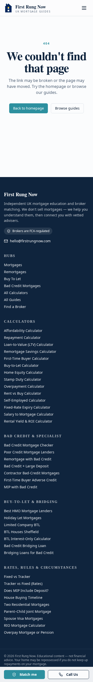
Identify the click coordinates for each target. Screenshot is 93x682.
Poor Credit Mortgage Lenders (29, 452)
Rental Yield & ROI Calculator (28, 421)
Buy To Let (12, 278)
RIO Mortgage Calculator (24, 625)
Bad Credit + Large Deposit (26, 466)
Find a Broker (15, 306)
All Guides (12, 299)
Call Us (72, 674)
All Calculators (16, 292)
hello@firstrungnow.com (30, 241)
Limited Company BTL (22, 524)
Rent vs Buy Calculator (22, 393)
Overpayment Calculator (24, 386)
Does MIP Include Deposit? (26, 590)
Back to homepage (28, 108)
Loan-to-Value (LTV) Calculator (28, 344)
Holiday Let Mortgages (22, 517)
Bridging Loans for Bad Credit (29, 552)
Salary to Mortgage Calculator (29, 414)
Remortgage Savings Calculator (30, 351)
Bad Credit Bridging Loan (25, 545)
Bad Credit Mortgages (22, 285)
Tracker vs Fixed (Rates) (23, 583)
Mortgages (13, 264)
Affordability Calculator (23, 330)
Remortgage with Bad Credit (27, 459)
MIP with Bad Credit (20, 487)
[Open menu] (84, 8)
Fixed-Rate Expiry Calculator (27, 407)
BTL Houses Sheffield (21, 531)
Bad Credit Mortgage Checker (28, 445)
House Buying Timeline (23, 597)
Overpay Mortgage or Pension (29, 632)
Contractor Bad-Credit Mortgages (32, 473)
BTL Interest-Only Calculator (27, 538)
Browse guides (67, 108)
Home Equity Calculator (23, 372)
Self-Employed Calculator (25, 400)
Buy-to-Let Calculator (21, 365)
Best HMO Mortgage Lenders (28, 510)
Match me (28, 674)
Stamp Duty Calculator (22, 379)
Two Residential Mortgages (26, 604)
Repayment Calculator (22, 337)
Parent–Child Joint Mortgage (27, 611)
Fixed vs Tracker (17, 576)
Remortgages (15, 271)
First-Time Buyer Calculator (26, 358)
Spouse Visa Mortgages (23, 618)
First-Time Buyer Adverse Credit (30, 480)
